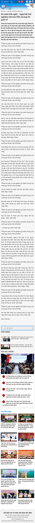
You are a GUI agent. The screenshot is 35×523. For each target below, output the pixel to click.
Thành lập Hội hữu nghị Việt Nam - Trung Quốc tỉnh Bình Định (26, 481)
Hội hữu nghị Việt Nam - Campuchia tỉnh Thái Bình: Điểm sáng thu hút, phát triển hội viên (25, 463)
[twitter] (30, 1)
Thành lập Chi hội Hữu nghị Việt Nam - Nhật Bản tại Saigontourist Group (8, 501)
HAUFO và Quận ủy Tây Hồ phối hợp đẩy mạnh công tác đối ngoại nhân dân (8, 425)
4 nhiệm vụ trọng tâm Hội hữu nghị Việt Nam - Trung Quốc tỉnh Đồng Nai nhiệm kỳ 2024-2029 (25, 426)
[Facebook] (27, 1)
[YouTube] (33, 1)
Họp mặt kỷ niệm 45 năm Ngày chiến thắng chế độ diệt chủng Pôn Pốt (25, 501)
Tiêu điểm (5, 332)
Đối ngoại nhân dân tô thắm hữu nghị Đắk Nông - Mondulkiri (26, 444)
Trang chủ (3, 11)
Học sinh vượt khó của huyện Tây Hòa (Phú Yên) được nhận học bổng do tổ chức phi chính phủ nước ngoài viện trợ (8, 483)
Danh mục (6, 1)
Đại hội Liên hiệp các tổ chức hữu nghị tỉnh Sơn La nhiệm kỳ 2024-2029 (8, 462)
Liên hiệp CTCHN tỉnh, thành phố (14, 11)
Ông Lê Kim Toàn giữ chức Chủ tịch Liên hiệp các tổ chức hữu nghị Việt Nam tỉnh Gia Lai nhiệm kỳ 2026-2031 (17, 403)
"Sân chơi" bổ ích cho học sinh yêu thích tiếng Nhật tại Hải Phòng (9, 444)
